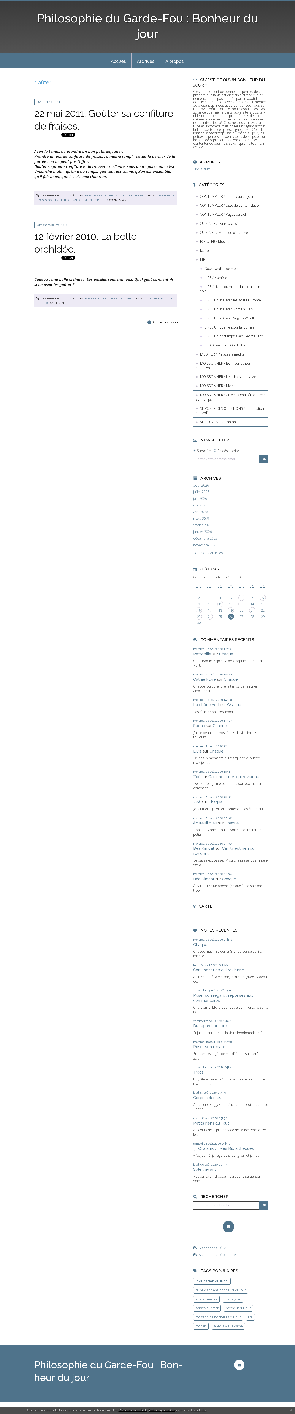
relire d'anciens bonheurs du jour (220, 1290)
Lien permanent (51, 195)
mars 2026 (201, 518)
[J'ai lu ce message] (290, 1410)
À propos (174, 61)
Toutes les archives (208, 553)
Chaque (226, 654)
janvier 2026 (202, 532)
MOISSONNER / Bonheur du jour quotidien (114, 195)
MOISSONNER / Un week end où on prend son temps (231, 397)
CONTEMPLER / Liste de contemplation (230, 205)
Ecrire (204, 250)
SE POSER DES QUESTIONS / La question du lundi (230, 410)
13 (241, 604)
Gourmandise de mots (221, 268)
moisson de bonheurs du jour (218, 1317)
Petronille (202, 654)
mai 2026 (200, 505)
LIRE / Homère (215, 277)
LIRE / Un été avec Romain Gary (228, 309)
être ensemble (91, 200)
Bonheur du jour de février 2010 (108, 298)
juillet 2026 (201, 492)
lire (250, 1317)
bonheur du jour (238, 1308)
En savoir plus (198, 1410)
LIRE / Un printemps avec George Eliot (233, 336)
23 (199, 617)
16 (199, 610)
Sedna (199, 725)
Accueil (118, 61)
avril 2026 (200, 512)
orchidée (150, 298)
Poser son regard (209, 1046)
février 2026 (202, 525)
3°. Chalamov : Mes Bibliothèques (223, 1148)
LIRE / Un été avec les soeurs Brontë (232, 300)
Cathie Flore (204, 679)
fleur (162, 298)
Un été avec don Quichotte (224, 345)
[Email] (228, 1226)
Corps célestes (207, 1097)
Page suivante (168, 322)
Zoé (197, 776)
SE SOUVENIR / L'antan (218, 421)
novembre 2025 (205, 545)
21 (252, 610)
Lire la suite (202, 169)
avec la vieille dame (228, 1326)
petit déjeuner (70, 200)
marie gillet (233, 1299)
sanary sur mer (207, 1308)
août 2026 (201, 485)
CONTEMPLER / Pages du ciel (223, 214)
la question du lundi (211, 1281)
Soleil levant (204, 1169)
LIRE (203, 259)
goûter (53, 200)
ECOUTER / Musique (215, 241)
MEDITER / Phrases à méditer (223, 354)
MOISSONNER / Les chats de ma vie (228, 376)
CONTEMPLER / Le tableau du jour (227, 196)
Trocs (198, 1072)
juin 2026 (200, 498)
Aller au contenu (14, 4)
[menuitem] (118, 60)
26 (231, 617)
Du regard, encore (210, 1025)
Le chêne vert (206, 704)
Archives (145, 61)
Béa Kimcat (203, 848)
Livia (197, 751)
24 (209, 617)
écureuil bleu (205, 823)
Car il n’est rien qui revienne (233, 776)
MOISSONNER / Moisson (219, 385)
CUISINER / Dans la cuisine (220, 223)
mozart (200, 1326)
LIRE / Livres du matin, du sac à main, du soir (232, 289)
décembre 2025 (205, 538)
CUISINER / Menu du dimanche (224, 232)
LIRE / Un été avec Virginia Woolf (229, 318)
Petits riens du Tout (211, 1123)
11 (220, 604)
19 (231, 610)
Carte (206, 906)
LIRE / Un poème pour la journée (229, 327)
